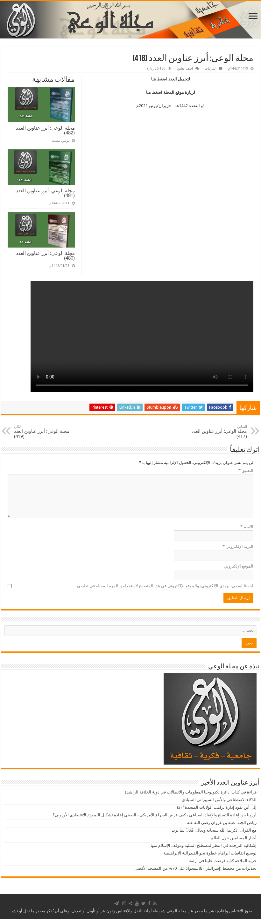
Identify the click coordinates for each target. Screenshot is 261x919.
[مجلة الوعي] (130, 19)
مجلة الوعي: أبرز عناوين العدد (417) (219, 432)
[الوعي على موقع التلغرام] (116, 903)
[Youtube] (136, 903)
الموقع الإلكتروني (238, 566)
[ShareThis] (130, 903)
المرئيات (210, 68)
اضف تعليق (185, 68)
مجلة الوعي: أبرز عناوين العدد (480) (45, 255)
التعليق (245, 470)
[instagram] (124, 903)
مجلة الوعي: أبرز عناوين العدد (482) (45, 130)
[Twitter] (143, 903)
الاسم (246, 526)
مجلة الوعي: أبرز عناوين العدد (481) (45, 193)
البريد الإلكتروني (237, 546)
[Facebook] (149, 903)
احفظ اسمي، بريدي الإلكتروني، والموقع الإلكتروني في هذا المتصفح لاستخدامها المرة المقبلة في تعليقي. (164, 585)
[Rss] (154, 903)
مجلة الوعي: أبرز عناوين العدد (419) (41, 432)
